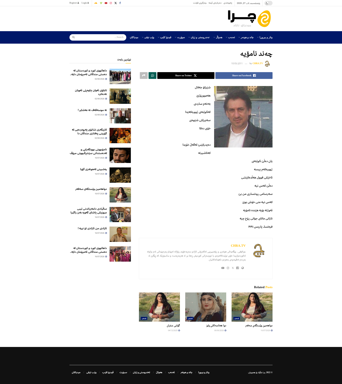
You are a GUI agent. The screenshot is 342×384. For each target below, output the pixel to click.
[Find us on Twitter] (115, 3)
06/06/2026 (219, 330)
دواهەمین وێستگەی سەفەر (259, 325)
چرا (264, 372)
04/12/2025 (173, 330)
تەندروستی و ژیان (200, 37)
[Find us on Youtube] (106, 3)
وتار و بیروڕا (266, 37)
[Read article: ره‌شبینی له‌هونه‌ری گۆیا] (120, 175)
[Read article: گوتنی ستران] (159, 307)
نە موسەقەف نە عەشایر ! (92, 110)
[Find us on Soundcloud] (95, 3)
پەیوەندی (228, 3)
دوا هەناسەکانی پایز (216, 325)
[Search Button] (72, 37)
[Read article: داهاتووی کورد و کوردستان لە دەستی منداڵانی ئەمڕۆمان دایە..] (120, 76)
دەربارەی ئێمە (215, 3)
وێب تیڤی (149, 37)
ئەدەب (231, 37)
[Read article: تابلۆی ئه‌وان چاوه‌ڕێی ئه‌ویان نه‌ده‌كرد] (120, 96)
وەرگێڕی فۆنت (199, 3)
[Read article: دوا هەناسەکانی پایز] (205, 307)
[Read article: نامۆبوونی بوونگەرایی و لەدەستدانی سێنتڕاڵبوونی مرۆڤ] (120, 155)
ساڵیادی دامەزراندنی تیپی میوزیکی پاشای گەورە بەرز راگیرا (89, 210)
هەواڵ (219, 37)
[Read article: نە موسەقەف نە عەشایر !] (120, 116)
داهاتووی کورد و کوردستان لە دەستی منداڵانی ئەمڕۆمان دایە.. (88, 72)
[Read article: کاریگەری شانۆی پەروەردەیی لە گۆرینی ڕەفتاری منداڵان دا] (120, 135)
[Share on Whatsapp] (152, 75)
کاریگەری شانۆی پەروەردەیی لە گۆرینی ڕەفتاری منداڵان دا (89, 131)
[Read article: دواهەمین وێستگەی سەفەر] (252, 307)
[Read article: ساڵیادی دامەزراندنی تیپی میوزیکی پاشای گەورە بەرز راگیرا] (120, 214)
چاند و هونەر (247, 37)
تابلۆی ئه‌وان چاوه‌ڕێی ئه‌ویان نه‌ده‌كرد (91, 92)
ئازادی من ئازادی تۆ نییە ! (92, 228)
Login (84, 3)
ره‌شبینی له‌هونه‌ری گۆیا (93, 169)
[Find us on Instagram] (111, 3)
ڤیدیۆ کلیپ (165, 37)
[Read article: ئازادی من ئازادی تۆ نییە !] (120, 234)
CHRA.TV (258, 63)
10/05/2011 (237, 64)
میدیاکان (134, 37)
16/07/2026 (266, 330)
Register (73, 3)
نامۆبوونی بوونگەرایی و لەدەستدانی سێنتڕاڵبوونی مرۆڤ (88, 151)
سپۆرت (181, 37)
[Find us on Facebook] (120, 3)
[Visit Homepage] (250, 18)
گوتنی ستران (173, 325)
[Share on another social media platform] (144, 75)
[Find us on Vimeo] (101, 3)
